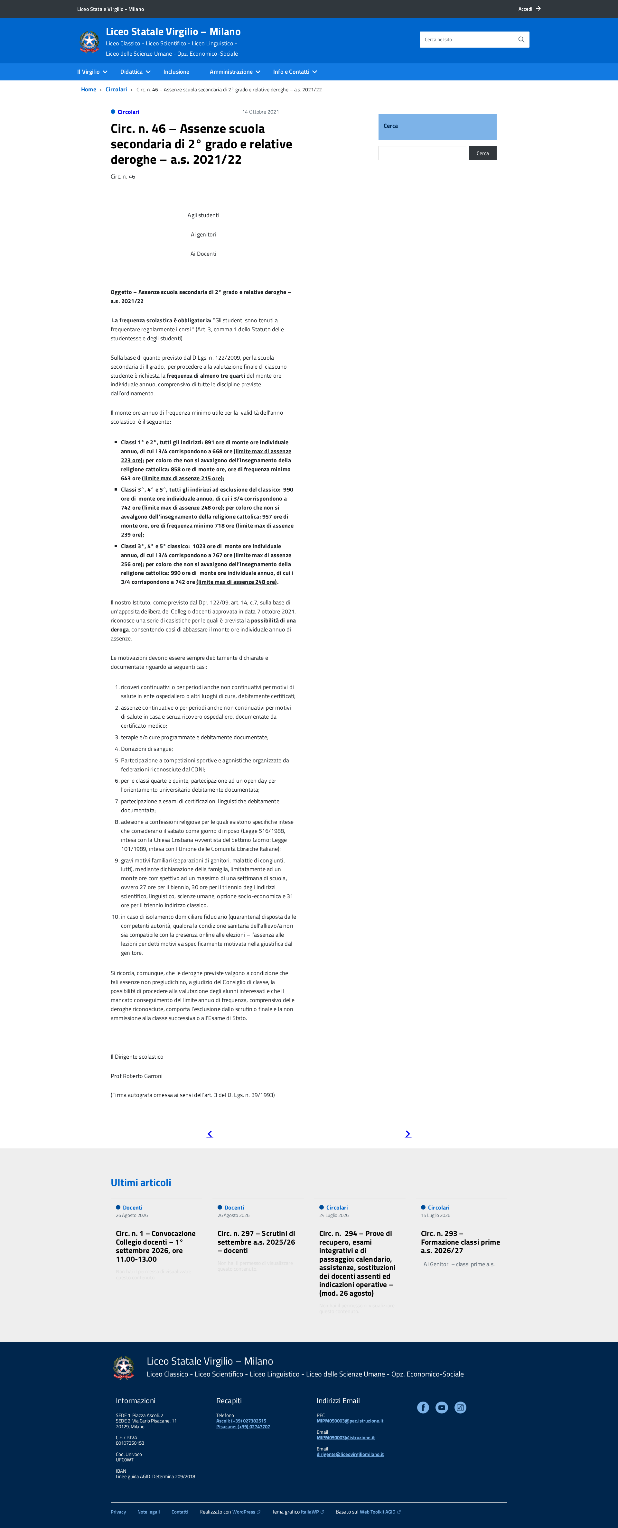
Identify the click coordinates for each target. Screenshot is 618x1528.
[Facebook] (423, 1409)
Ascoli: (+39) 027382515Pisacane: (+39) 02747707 (243, 1423)
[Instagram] (460, 1409)
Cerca (391, 126)
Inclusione (177, 71)
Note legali (148, 1511)
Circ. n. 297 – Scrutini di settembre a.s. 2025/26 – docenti (256, 1242)
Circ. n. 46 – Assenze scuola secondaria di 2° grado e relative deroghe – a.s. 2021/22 (201, 143)
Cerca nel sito (438, 39)
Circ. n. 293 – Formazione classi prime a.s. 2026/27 (460, 1242)
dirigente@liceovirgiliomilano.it (350, 1454)
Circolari (116, 89)
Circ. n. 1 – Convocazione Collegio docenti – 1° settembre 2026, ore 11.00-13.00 (156, 1246)
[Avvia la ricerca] (521, 40)
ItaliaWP (310, 1511)
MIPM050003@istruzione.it (346, 1437)
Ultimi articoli (141, 1182)
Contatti (180, 1511)
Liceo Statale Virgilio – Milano (173, 41)
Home (88, 89)
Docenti (133, 1207)
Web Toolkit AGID (378, 1511)
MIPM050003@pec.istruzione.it (350, 1420)
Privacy (118, 1511)
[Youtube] (441, 1409)
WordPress (243, 1511)
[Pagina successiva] (408, 1135)
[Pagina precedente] (209, 1135)
